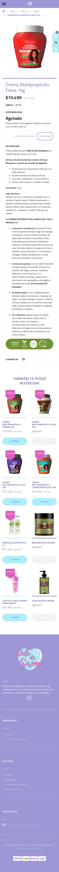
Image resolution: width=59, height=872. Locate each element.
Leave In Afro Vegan (43, 600)
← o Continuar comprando (24, 136)
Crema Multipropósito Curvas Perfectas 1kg (44, 485)
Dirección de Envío (13, 789)
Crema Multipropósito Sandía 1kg (11, 424)
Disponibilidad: (14, 112)
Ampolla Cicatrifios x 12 (14, 544)
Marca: (9, 105)
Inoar (36, 11)
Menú (12, 11)
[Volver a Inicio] (3, 11)
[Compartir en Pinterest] (23, 359)
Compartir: (12, 359)
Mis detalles (10, 779)
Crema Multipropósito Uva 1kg (13, 485)
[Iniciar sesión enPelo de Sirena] (56, 49)
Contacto (9, 734)
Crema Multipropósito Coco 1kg (44, 424)
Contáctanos (45, 136)
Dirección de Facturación (16, 784)
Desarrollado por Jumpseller (29, 848)
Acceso (8, 774)
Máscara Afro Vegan (43, 542)
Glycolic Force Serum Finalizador (14, 602)
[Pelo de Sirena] (29, 4)
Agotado (44, 441)
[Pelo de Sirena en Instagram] (29, 698)
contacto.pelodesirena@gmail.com (23, 825)
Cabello (24, 11)
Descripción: (13, 146)
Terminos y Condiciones (16, 739)
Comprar (14, 441)
